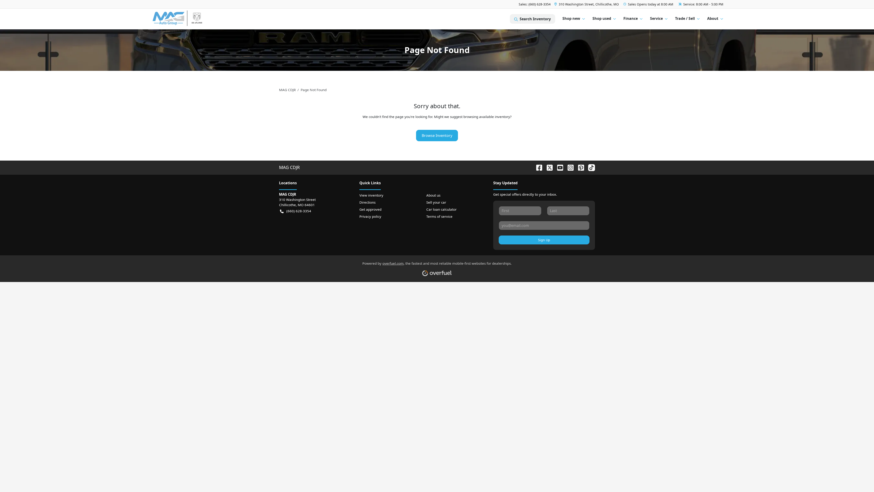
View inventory (371, 195)
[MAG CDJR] (194, 19)
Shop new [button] (571, 18)
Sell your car (436, 202)
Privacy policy (370, 216)
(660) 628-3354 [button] (298, 211)
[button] (587, 4)
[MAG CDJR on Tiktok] (589, 167)
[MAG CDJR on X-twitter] (548, 167)
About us (433, 195)
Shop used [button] (601, 18)
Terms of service (439, 216)
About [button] (712, 18)
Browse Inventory (437, 135)
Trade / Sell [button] (685, 18)
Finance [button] (630, 18)
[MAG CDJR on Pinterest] (579, 167)
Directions (367, 202)
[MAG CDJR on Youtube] (558, 167)
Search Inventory (535, 18)
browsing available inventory (486, 116)
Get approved (370, 209)
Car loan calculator (441, 209)
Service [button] (656, 18)
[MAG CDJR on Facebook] (537, 167)
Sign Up (544, 240)
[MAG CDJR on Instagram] (569, 167)
